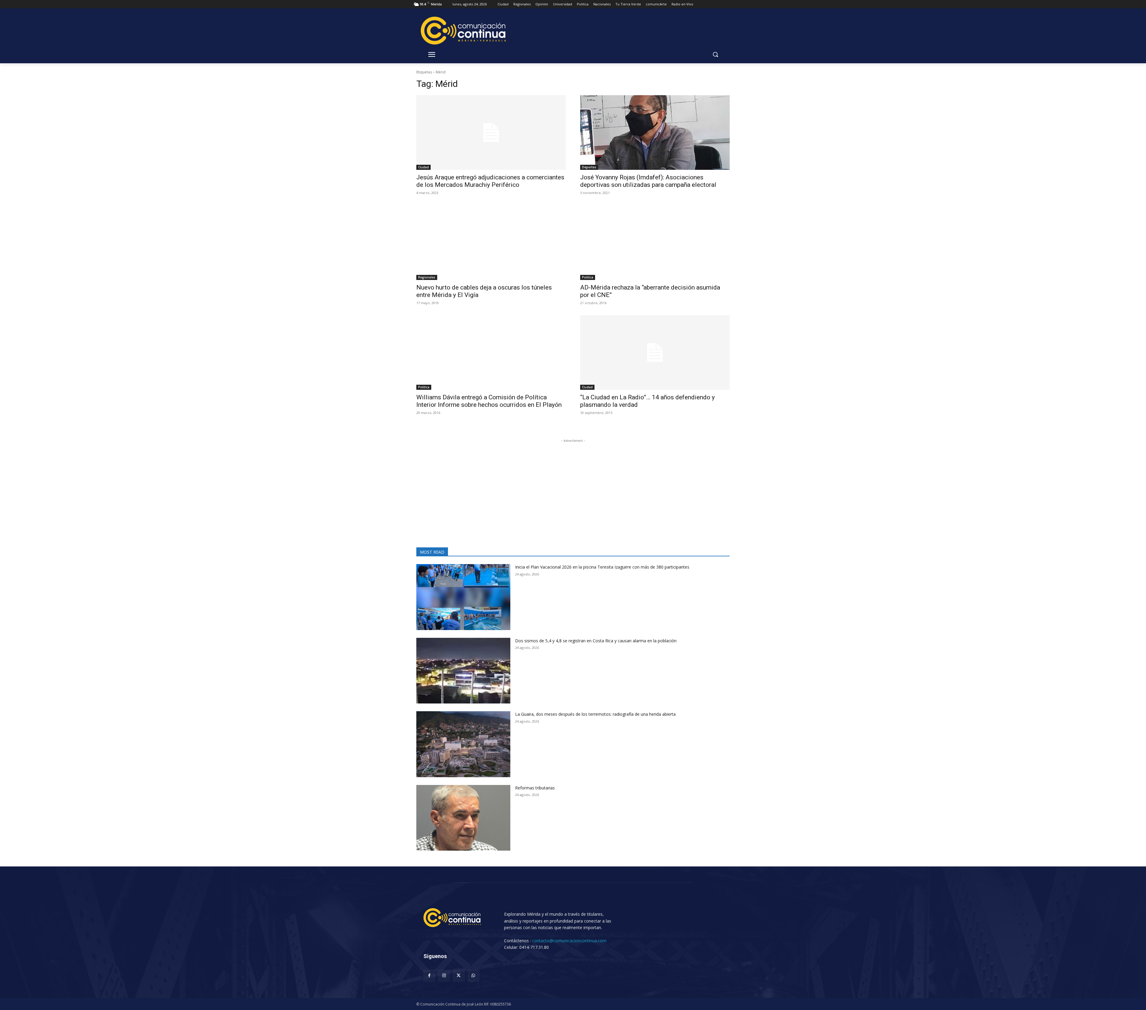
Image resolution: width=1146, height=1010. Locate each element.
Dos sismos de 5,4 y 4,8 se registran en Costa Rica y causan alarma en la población (596, 640)
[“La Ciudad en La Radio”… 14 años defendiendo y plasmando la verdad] (655, 352)
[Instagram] (444, 975)
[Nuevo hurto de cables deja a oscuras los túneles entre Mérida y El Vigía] (491, 242)
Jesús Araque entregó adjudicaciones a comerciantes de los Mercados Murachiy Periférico (490, 181)
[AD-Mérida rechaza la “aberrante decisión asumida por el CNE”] (655, 242)
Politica (587, 277)
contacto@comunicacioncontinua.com (569, 940)
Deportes (589, 167)
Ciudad (423, 167)
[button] (715, 54)
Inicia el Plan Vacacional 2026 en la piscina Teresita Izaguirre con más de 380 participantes (602, 567)
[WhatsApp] (473, 975)
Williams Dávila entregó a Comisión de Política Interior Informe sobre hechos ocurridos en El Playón (489, 401)
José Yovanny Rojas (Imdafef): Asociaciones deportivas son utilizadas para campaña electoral (648, 181)
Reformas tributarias (535, 788)
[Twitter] (458, 975)
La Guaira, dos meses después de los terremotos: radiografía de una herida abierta (595, 714)
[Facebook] (429, 975)
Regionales (426, 277)
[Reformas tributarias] (463, 818)
